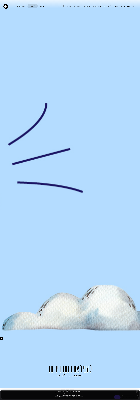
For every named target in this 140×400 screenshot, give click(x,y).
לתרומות (32, 6)
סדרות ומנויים (118, 6)
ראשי (133, 6)
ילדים (110, 6)
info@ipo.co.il (77, 395)
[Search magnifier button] (63, 6)
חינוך (104, 6)
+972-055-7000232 (70, 396)
